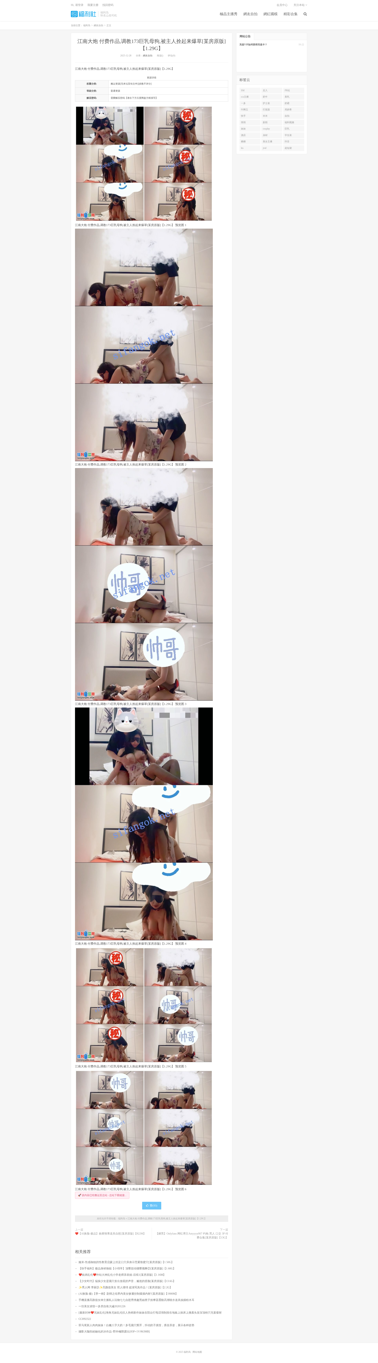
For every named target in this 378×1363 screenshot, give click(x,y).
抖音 (287, 141)
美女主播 (267, 141)
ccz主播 (245, 96)
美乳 (287, 96)
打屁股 (266, 109)
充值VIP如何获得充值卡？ (253, 44)
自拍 (287, 116)
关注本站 (299, 5)
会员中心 (282, 5)
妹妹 (243, 128)
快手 (243, 116)
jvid (264, 148)
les (242, 148)
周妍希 (288, 109)
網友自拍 (250, 14)
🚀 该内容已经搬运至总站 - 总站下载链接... (102, 1195)
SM (243, 90)
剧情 (265, 122)
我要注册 (92, 5)
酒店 (243, 135)
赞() (153, 1205)
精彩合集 (291, 14)
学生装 (288, 135)
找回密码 (107, 5)
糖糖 (243, 141)
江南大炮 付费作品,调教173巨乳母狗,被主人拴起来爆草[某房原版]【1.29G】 (167, 1218)
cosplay (266, 128)
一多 (243, 103)
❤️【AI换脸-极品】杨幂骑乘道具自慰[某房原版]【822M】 (110, 1233)
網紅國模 (270, 14)
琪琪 (243, 122)
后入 (265, 90)
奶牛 (265, 96)
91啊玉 (244, 109)
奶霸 (287, 103)
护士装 (266, 103)
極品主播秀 (228, 14)
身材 (265, 135)
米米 (265, 116)
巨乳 (287, 128)
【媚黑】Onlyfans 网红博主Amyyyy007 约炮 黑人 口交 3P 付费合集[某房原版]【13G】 (192, 1235)
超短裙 (288, 148)
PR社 (287, 90)
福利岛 (83, 14)
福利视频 (289, 122)
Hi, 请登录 (77, 5)
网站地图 (197, 1352)
